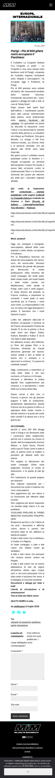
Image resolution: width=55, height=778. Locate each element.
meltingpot (19, 606)
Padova (30, 208)
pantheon (36, 622)
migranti (14, 622)
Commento (17, 651)
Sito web (15, 705)
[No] (51, 767)
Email (14, 694)
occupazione (25, 622)
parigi (13, 625)
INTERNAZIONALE (27, 17)
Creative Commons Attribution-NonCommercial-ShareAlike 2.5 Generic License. (27, 747)
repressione (22, 625)
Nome (14, 684)
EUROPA (27, 13)
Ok (28, 772)
